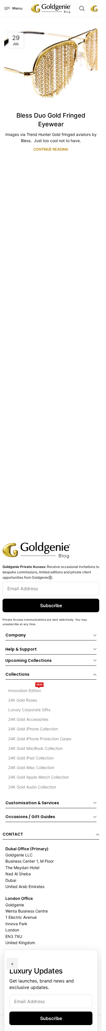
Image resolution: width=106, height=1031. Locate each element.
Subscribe (51, 605)
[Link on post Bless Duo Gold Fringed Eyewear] (51, 66)
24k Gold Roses (22, 700)
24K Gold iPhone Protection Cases (39, 738)
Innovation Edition (25, 689)
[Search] (82, 8)
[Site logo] (51, 8)
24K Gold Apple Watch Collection (38, 777)
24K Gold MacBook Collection (35, 748)
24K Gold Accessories (28, 719)
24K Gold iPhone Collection (33, 728)
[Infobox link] (94, 8)
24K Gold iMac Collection (31, 767)
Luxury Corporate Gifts (29, 709)
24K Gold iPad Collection (31, 757)
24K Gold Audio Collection (32, 787)
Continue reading (50, 149)
